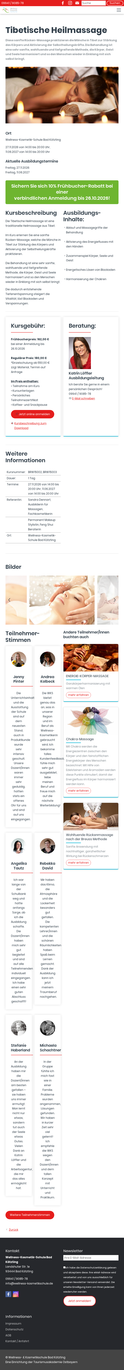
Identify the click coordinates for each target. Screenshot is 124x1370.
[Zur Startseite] (10, 10)
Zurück (13, 1230)
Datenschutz (14, 1329)
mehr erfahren (78, 695)
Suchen (115, 3)
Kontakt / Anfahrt (17, 1341)
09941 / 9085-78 (12, 3)
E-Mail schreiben (83, 398)
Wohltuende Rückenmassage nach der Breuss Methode (89, 837)
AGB (8, 1335)
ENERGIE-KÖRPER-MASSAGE (87, 676)
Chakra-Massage (80, 739)
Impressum (13, 1324)
